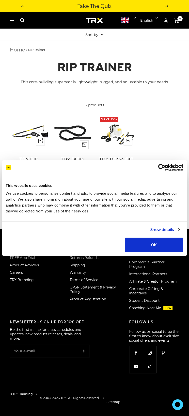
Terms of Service (84, 280)
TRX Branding (22, 280)
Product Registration (88, 299)
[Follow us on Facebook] (136, 353)
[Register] (83, 351)
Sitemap (113, 402)
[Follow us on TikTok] (149, 366)
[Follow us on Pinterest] (163, 353)
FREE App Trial (22, 258)
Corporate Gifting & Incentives (146, 291)
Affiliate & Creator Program (153, 281)
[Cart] (176, 20)
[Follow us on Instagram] (149, 353)
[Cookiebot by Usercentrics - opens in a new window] (161, 167)
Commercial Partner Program (147, 264)
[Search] (22, 20)
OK (154, 244)
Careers (16, 272)
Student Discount (144, 300)
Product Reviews (24, 265)
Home (17, 50)
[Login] (166, 20)
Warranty (78, 272)
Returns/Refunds (84, 258)
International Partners (148, 274)
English (146, 20)
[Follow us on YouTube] (136, 366)
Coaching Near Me (150, 308)
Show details (162, 229)
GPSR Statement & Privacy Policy (93, 289)
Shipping (77, 265)
